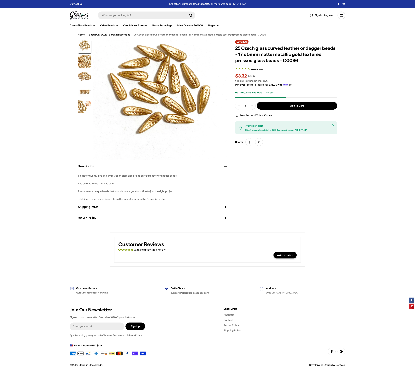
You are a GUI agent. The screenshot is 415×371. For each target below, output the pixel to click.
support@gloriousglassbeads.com (190, 292)
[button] (242, 69)
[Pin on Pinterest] (259, 142)
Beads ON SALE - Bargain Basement (109, 34)
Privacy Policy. (134, 335)
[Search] (191, 15)
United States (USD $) (86, 345)
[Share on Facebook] (249, 142)
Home (81, 34)
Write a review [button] (285, 255)
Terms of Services (112, 335)
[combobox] (146, 15)
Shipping (239, 80)
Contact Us (76, 3)
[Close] (333, 125)
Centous (340, 364)
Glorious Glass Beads (90, 364)
